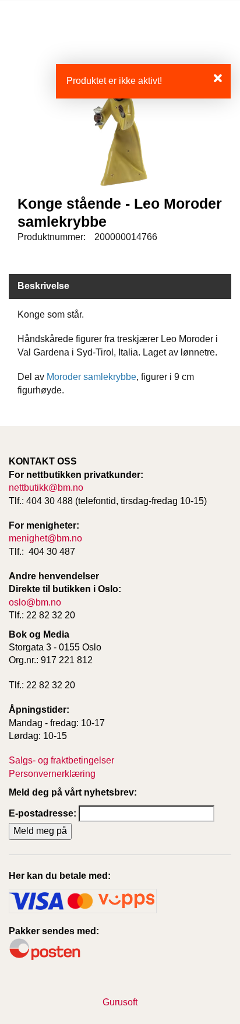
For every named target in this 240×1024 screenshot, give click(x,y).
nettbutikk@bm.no (46, 487)
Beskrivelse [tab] (43, 286)
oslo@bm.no (35, 602)
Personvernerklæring (52, 774)
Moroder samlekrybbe (91, 377)
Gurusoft (120, 1002)
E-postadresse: (42, 813)
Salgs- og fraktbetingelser (61, 760)
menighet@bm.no (45, 538)
